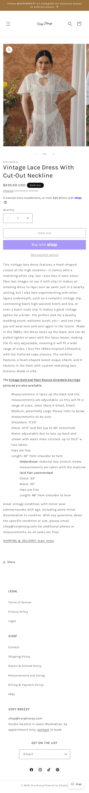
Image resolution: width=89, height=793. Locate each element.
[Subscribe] (65, 754)
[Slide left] (35, 154)
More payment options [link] (45, 254)
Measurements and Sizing (26, 675)
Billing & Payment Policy (26, 685)
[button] (8, 23)
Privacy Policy (18, 611)
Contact (13, 647)
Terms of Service (19, 602)
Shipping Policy (19, 656)
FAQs (11, 694)
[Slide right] (53, 154)
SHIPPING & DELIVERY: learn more (28, 541)
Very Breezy (37, 785)
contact (43, 729)
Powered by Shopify (56, 785)
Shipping (8, 191)
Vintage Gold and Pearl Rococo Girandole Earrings (44, 380)
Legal (12, 621)
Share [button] (11, 562)
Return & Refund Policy (24, 666)
